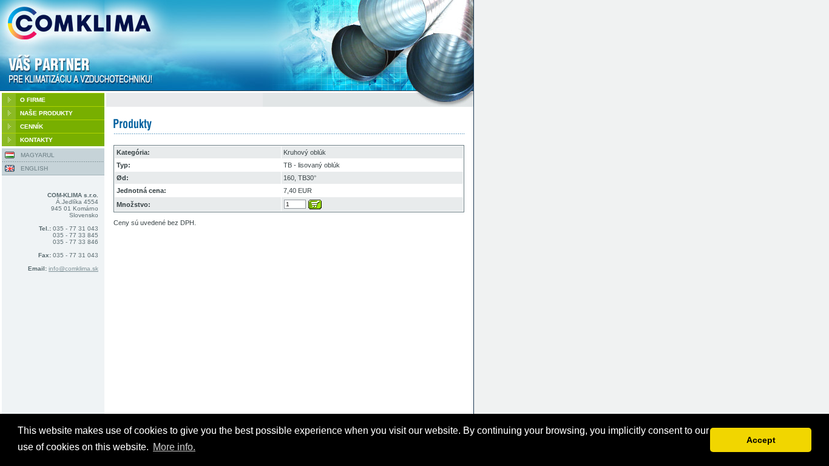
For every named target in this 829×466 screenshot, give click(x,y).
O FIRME (33, 99)
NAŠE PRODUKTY (46, 113)
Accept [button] (761, 440)
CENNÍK (31, 126)
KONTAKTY (36, 140)
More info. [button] (174, 447)
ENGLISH (34, 168)
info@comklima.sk (73, 268)
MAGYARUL (38, 155)
